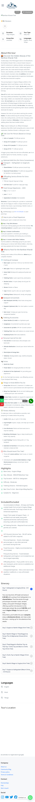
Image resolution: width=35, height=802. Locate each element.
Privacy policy (5, 772)
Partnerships (5, 783)
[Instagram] (2, 797)
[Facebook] (16, 797)
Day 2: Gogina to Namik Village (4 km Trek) (16, 628)
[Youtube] (7, 797)
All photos (28, 12)
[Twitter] (11, 797)
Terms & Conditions (7, 775)
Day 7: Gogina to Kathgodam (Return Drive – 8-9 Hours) (16, 671)
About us (3, 767)
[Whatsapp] (30, 797)
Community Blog (6, 769)
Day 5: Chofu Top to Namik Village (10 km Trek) (15, 656)
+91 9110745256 (19, 211)
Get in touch (4, 788)
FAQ (2, 785)
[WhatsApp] (2, 400)
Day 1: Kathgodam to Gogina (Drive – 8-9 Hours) (15, 589)
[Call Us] (31, 401)
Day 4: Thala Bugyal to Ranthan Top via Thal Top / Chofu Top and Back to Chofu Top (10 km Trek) (15, 646)
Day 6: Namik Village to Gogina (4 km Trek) (16, 663)
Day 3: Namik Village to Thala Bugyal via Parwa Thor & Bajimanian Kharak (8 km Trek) (15, 636)
